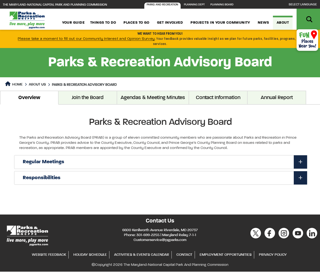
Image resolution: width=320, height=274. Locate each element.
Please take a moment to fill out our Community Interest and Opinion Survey (86, 39)
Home (17, 84)
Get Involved (170, 23)
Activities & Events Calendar (141, 255)
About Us (37, 84)
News (263, 23)
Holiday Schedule (90, 255)
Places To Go (136, 23)
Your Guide (73, 23)
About (283, 23)
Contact (184, 255)
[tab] (160, 162)
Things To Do (103, 23)
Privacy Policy (273, 255)
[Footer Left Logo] (27, 235)
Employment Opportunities (226, 255)
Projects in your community (220, 23)
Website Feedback (49, 255)
